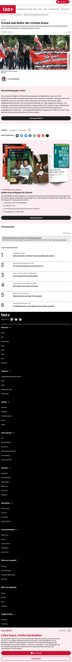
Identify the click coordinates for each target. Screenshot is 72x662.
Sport (2, 350)
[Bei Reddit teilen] (43, 135)
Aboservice (4, 624)
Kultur (3, 346)
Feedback (4, 620)
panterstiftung (5, 455)
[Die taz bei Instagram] (20, 320)
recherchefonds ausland (8, 451)
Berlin (3, 354)
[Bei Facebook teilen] (30, 135)
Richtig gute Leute (6, 389)
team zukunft (5, 508)
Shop (2, 602)
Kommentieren (13, 130)
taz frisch (4, 513)
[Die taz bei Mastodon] (11, 320)
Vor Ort (3, 539)
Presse (3, 424)
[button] (69, 1)
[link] (27, 9)
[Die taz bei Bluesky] (16, 320)
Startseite (4, 14)
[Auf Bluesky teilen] (25, 135)
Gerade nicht (62, 630)
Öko (2, 337)
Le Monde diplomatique (8, 575)
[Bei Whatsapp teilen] (34, 135)
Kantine (3, 597)
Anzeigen (4, 606)
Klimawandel (5, 394)
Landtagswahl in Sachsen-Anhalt (11, 376)
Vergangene (4, 548)
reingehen (4, 495)
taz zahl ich (4, 447)
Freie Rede (4, 490)
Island (3, 385)
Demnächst (4, 535)
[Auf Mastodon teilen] (21, 135)
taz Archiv (4, 579)
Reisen (3, 593)
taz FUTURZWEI (6, 570)
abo (2, 438)
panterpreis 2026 (6, 460)
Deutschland (17, 14)
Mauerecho (4, 486)
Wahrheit (4, 363)
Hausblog (4, 412)
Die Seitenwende (6, 416)
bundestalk (4, 473)
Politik (10, 14)
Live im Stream (5, 543)
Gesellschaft (5, 341)
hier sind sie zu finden (59, 240)
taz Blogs (4, 566)
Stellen (3, 420)
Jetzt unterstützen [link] (36, 118)
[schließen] (69, 630)
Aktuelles (4, 407)
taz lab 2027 (4, 552)
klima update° (5, 482)
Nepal (3, 381)
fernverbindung (5, 477)
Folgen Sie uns (5, 319)
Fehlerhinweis (23, 130)
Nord (2, 358)
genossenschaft (6, 442)
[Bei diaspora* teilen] (38, 135)
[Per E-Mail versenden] (17, 135)
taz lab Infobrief (5, 521)
